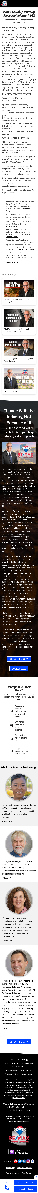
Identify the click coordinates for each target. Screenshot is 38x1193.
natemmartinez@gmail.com (19, 1121)
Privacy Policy (10, 1168)
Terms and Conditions (24, 1168)
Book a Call (19, 669)
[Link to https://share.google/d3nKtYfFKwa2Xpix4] (32, 1161)
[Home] (4, 2)
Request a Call (11, 226)
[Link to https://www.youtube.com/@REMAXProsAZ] (16, 1161)
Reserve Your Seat (26, 249)
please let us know (18, 1098)
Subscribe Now (12, 262)
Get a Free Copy (19, 659)
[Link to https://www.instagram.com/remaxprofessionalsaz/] (28, 1161)
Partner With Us (12, 237)
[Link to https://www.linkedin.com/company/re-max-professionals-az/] (24, 1161)
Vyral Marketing (27, 1173)
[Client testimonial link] (19, 787)
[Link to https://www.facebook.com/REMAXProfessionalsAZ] (20, 1161)
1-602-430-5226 (16, 1107)
